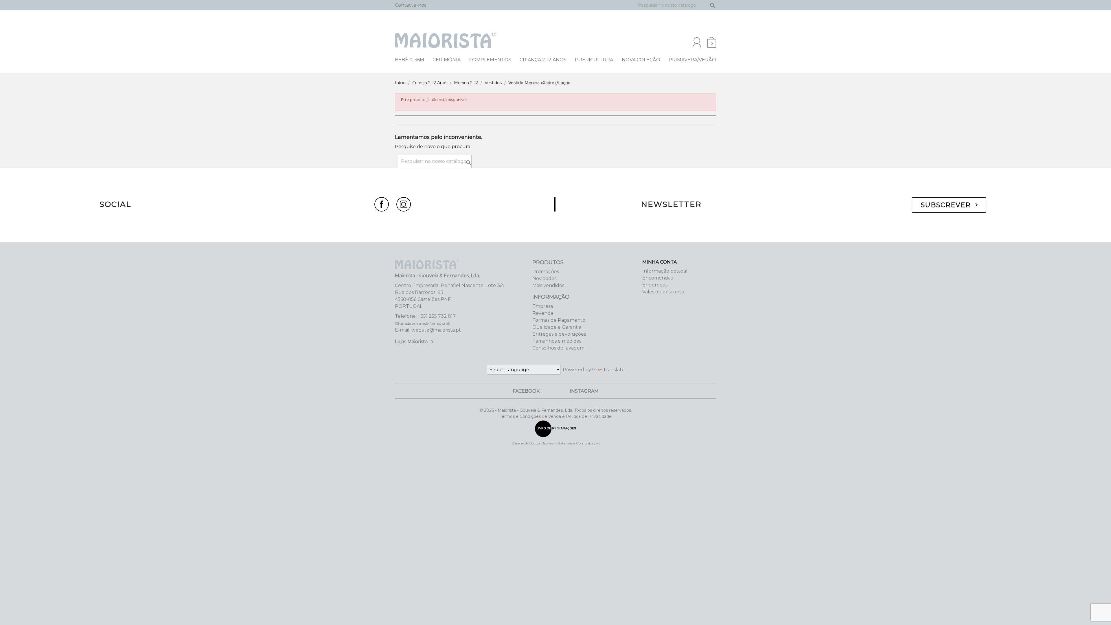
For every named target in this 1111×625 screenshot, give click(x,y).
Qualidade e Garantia (556, 327)
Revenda (542, 313)
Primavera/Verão (692, 59)
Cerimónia (447, 59)
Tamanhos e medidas (556, 341)
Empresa (542, 306)
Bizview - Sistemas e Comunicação (570, 443)
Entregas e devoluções (559, 334)
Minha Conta (659, 262)
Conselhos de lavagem (558, 348)
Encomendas (657, 278)
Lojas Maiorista (415, 341)
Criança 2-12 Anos (543, 59)
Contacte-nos (410, 5)
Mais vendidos (548, 285)
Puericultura (594, 59)
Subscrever (950, 205)
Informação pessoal (664, 271)
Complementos (490, 59)
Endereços (654, 285)
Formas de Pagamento (558, 320)
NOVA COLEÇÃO (641, 59)
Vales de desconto (663, 292)
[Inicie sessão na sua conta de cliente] (697, 42)
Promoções (545, 271)
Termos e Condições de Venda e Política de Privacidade (556, 416)
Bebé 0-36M (409, 59)
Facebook (526, 391)
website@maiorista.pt (436, 330)
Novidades (544, 278)
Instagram (584, 391)
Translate (614, 369)
